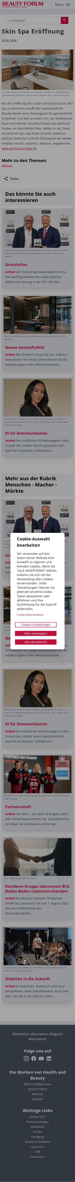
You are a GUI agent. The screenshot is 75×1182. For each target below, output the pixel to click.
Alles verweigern (35, 633)
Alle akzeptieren (36, 642)
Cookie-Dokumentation (30, 614)
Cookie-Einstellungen (35, 625)
